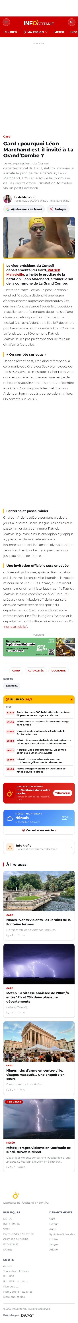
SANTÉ (7, 1249)
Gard (6, 136)
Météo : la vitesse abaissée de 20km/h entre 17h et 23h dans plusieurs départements (37, 997)
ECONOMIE (10, 1244)
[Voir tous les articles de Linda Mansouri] (7, 199)
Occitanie (59, 670)
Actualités (36, 670)
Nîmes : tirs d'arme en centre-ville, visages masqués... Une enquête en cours (35, 1075)
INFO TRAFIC (11, 1224)
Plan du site (10, 1286)
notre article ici (15, 626)
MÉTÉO (59, 32)
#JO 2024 (12, 685)
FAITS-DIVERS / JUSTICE (18, 1234)
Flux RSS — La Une (15, 1281)
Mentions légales (14, 1296)
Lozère (53, 1239)
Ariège (53, 1249)
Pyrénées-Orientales (62, 1234)
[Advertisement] (39, 85)
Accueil (8, 1266)
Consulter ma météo (41, 830)
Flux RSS (8, 1276)
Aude (52, 1229)
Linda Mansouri (24, 197)
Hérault (54, 1224)
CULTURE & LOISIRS (15, 1239)
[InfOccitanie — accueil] (39, 22)
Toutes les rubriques (16, 1271)
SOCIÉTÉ (8, 1229)
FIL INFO (11, 32)
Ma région (35, 32)
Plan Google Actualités (17, 1291)
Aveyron (54, 1244)
